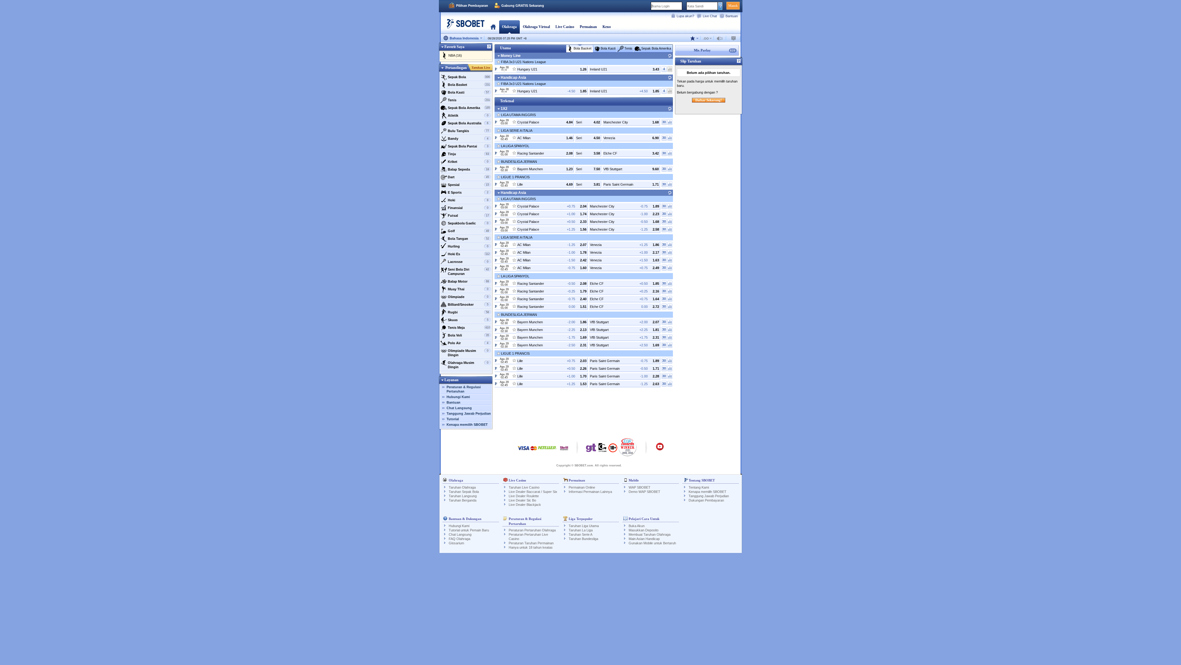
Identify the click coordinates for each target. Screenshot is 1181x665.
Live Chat (710, 16)
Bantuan (732, 16)
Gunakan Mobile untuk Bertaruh (652, 543)
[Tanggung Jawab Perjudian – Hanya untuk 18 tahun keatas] (612, 449)
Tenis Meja (469, 327)
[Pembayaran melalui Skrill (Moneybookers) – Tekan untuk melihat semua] (564, 451)
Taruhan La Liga (581, 530)
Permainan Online (582, 487)
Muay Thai (468, 289)
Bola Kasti (468, 92)
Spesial (468, 185)
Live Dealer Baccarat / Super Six (533, 492)
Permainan (588, 27)
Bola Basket (469, 85)
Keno (606, 27)
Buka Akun (637, 526)
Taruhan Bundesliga (583, 539)
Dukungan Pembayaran (706, 500)
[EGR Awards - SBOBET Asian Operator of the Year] (627, 447)
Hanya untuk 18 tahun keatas (531, 547)
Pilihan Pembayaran (472, 5)
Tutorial (453, 419)
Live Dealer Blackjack (525, 504)
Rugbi (468, 312)
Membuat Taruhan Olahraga (649, 534)
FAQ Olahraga (459, 539)
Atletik (468, 115)
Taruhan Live (480, 67)
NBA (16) (455, 55)
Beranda (493, 27)
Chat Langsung (459, 408)
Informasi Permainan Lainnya (590, 492)
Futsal (468, 215)
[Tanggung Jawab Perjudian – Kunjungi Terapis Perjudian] (591, 449)
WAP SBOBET (639, 487)
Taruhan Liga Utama (584, 526)
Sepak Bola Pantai (468, 146)
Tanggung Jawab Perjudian (469, 413)
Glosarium (456, 543)
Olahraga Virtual (536, 27)
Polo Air (468, 343)
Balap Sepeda (468, 169)
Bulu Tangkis (468, 131)
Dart (468, 177)
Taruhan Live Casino (524, 487)
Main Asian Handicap (644, 539)
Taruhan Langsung (463, 496)
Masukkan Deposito (643, 530)
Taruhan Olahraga (462, 487)
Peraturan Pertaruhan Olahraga (532, 530)
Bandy (468, 138)
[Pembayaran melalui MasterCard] (534, 451)
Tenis (469, 100)
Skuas (468, 320)
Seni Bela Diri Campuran (468, 272)
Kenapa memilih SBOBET (467, 424)
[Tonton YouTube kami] (660, 449)
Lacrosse (468, 262)
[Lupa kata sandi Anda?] (720, 6)
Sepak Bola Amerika (469, 108)
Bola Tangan (468, 238)
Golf (468, 231)
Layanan (451, 380)
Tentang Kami (699, 487)
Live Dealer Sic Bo (522, 500)
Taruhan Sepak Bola (464, 492)
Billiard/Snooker (468, 304)
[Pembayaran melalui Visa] (523, 451)
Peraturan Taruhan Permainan (531, 543)
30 (664, 122)
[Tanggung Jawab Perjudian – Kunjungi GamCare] (602, 449)
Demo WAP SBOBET (644, 492)
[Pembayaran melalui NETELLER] (547, 451)
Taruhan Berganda (462, 500)
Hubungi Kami (458, 397)
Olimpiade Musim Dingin (468, 353)
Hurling (468, 246)
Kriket (468, 161)
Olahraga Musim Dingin (468, 365)
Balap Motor (468, 281)
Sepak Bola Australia (468, 123)
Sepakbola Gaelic (468, 223)
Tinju (468, 154)
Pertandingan (456, 68)
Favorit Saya (454, 47)
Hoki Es (469, 254)
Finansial (468, 208)
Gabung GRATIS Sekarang (522, 5)
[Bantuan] (489, 47)
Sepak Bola (469, 77)
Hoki (468, 200)
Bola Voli (468, 335)
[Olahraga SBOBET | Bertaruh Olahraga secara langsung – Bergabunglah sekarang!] (464, 26)
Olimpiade (468, 297)
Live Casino (564, 27)
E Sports (468, 192)
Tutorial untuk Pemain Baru (469, 530)
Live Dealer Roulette (524, 496)
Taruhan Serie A (580, 534)
